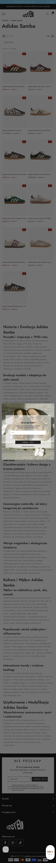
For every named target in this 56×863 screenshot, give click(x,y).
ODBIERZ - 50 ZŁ (28, 442)
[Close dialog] (52, 405)
